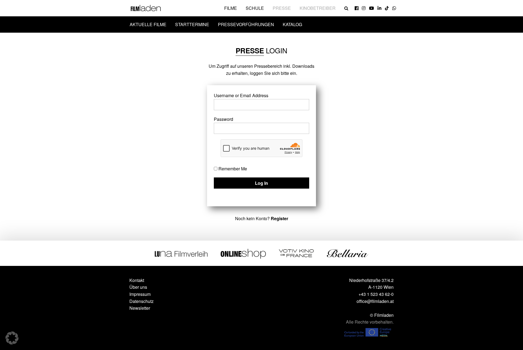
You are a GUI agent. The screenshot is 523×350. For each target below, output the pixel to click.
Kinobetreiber (318, 8)
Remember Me (232, 168)
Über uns (138, 287)
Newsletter (139, 308)
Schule (255, 8)
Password (223, 119)
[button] (12, 338)
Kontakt (136, 280)
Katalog (292, 24)
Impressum (140, 294)
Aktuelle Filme (148, 24)
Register (279, 218)
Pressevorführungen (246, 24)
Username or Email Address (241, 95)
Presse (282, 8)
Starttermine (192, 24)
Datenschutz (141, 301)
